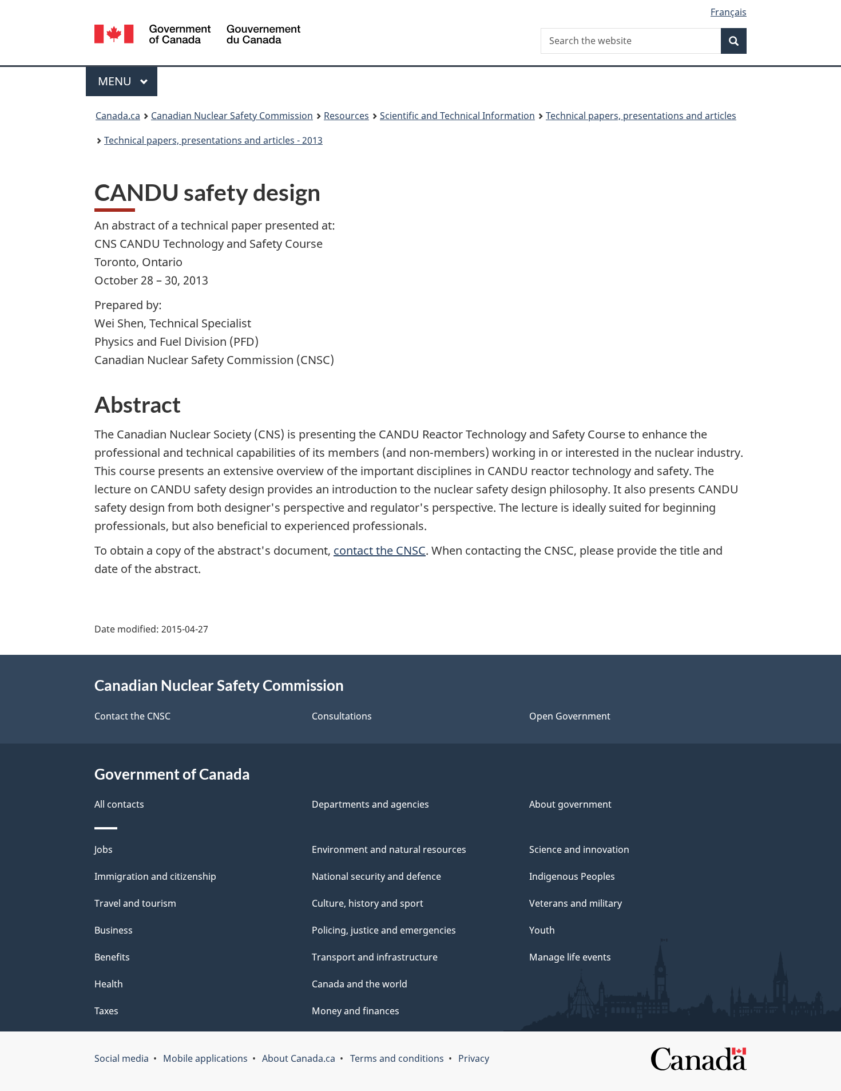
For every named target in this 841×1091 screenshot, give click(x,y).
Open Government (569, 716)
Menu (116, 81)
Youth (542, 930)
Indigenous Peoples (572, 876)
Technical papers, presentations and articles (641, 115)
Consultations (342, 716)
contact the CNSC (380, 550)
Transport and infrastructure (375, 957)
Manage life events (570, 957)
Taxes (106, 1011)
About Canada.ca (298, 1058)
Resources (346, 115)
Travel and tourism (135, 903)
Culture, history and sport (367, 903)
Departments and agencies (370, 804)
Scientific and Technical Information (457, 115)
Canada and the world (359, 984)
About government (570, 804)
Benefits (112, 957)
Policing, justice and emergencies (384, 930)
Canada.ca (118, 115)
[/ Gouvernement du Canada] (197, 36)
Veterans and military (575, 903)
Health (108, 984)
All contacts (119, 804)
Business (113, 930)
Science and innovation (579, 849)
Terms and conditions (397, 1058)
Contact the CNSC (132, 716)
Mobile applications (205, 1058)
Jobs (103, 849)
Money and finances (355, 1011)
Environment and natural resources (389, 849)
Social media (121, 1058)
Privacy (473, 1058)
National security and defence (376, 876)
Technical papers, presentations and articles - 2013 (213, 140)
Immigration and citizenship (155, 876)
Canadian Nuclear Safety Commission (232, 115)
